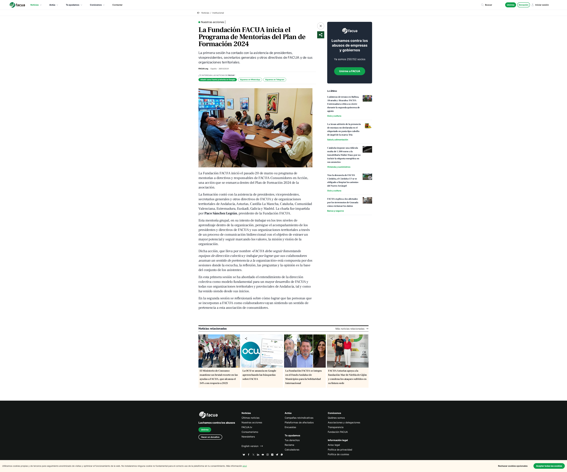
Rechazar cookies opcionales (513, 466)
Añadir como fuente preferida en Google (217, 79)
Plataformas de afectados (299, 422)
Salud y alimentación (337, 139)
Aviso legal (334, 444)
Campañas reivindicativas (299, 417)
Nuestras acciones (252, 422)
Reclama (289, 444)
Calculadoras (292, 449)
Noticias (34, 5)
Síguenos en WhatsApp (250, 79)
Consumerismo (250, 431)
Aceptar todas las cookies (549, 466)
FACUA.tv (247, 427)
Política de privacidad (340, 449)
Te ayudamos (72, 5)
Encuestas (290, 427)
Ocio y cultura (334, 116)
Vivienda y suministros (338, 167)
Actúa (52, 5)
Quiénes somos (336, 417)
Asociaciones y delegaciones (344, 422)
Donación (523, 5)
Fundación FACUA (338, 431)
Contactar (117, 5)
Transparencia (335, 427)
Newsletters (248, 436)
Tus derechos (292, 440)
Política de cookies (338, 454)
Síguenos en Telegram (274, 79)
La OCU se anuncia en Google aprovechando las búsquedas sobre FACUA (259, 375)
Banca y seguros (335, 211)
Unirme (510, 5)
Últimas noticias (250, 417)
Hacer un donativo (210, 437)
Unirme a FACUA (349, 71)
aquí (245, 466)
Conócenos (96, 5)
